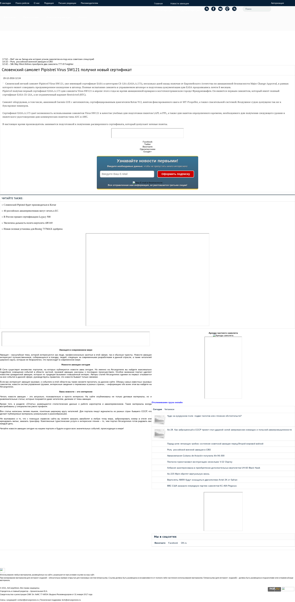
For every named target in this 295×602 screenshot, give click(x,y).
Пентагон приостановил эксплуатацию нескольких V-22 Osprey (199, 462)
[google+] (227, 8)
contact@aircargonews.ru (28, 600)
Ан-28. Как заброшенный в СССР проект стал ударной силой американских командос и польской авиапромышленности (229, 429)
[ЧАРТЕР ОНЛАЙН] (288, 590)
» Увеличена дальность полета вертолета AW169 (27, 222)
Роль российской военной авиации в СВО (189, 449)
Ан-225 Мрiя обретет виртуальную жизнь (188, 474)
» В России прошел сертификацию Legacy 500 (26, 216)
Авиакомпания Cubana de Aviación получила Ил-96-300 (196, 455)
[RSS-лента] (234, 8)
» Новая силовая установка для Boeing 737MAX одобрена (32, 228)
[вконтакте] (220, 8)
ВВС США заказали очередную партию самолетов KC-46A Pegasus (202, 486)
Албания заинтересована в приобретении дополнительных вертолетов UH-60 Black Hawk (213, 468)
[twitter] (206, 8)
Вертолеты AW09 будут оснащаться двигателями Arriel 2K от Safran (202, 480)
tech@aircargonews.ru (71, 600)
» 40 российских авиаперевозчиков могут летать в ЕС (30, 210)
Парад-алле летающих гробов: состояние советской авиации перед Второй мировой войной (215, 443)
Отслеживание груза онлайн (167, 402)
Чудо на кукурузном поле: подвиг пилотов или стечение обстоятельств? (204, 416)
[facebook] (213, 8)
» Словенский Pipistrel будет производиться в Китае (29, 204)
